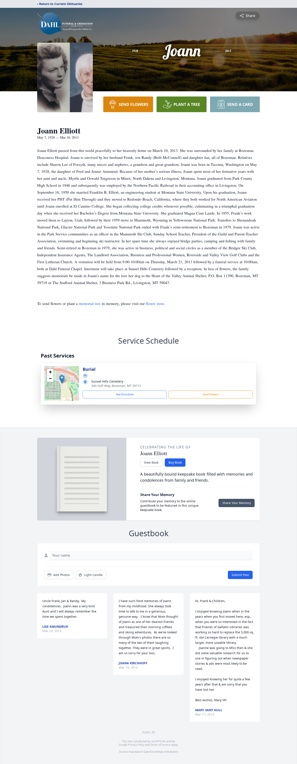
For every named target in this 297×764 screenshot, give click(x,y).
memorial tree (90, 303)
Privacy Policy (136, 745)
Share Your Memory (236, 503)
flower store (155, 303)
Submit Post (240, 575)
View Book (151, 462)
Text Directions (125, 394)
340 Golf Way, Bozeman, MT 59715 (116, 386)
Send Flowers (211, 394)
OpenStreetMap (153, 752)
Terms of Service (160, 745)
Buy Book (175, 462)
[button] (62, 379)
